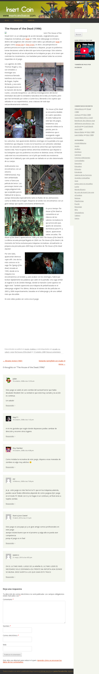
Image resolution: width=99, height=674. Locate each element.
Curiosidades (79, 160)
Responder (10, 405)
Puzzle (77, 204)
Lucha (77, 186)
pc (59, 349)
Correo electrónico (11, 635)
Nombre (7, 626)
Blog (7, 20)
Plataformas (79, 201)
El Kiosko (78, 169)
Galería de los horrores (83, 175)
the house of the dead (23, 352)
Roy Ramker (18, 448)
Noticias (77, 198)
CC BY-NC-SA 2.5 (44, 671)
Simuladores (79, 212)
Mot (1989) (87, 115)
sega (12, 352)
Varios (77, 218)
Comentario (8, 599)
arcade (55, 349)
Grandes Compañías (82, 178)
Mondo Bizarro (80, 189)
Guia (76, 181)
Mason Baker (79, 132)
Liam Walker (79, 135)
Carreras (78, 155)
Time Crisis (30, 44)
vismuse (78, 115)
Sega (27, 39)
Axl (14, 479)
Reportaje (78, 207)
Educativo (78, 166)
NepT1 (15, 417)
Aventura (78, 152)
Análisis (33, 349)
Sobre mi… (31, 20)
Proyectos (18, 20)
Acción (27, 349)
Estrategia (78, 172)
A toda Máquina (80, 143)
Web (4, 645)
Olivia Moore (79, 109)
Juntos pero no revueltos (84, 184)
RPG (76, 210)
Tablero (77, 215)
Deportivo (78, 163)
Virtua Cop (20, 44)
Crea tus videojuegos (82, 158)
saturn (7, 352)
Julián (15, 378)
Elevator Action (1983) (12, 361)
